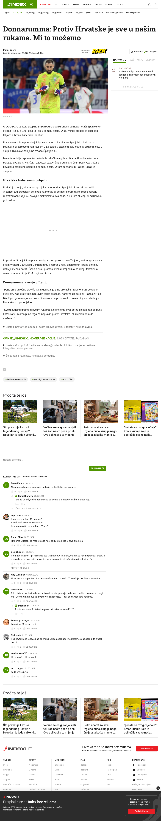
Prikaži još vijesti (134, 87)
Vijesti (65, 4)
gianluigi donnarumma (43, 379)
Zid (56, 4)
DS (16, 605)
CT (6, 591)
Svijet (5, 765)
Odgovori (84, 784)
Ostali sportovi (133, 12)
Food (57, 779)
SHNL (89, 12)
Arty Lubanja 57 (19, 574)
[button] (7, 411)
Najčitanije (43, 12)
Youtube (141, 770)
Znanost (7, 789)
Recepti (84, 770)
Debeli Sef (23, 605)
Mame (58, 784)
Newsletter (137, 789)
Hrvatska (7, 770)
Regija (6, 774)
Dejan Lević (17, 552)
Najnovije (30, 12)
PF (6, 485)
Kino (108, 774)
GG (6, 538)
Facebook (141, 765)
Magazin (59, 760)
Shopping (59, 765)
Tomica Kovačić (19, 653)
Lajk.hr (83, 774)
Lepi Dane (16, 515)
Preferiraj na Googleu (145, 52)
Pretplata (45, 4)
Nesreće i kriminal (11, 784)
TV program (111, 770)
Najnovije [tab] (119, 60)
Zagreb (6, 779)
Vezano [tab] (150, 60)
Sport (76, 4)
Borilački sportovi (114, 12)
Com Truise (16, 589)
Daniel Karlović (25, 496)
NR (6, 670)
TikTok (140, 779)
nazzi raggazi (17, 668)
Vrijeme (110, 779)
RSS (108, 784)
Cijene (108, 4)
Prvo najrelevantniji (33, 477)
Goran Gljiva (17, 537)
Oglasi (98, 4)
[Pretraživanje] (155, 5)
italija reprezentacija (15, 379)
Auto (57, 789)
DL (6, 553)
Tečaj (109, 765)
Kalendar (84, 789)
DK (16, 496)
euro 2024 (66, 379)
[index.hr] (20, 4)
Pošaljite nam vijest (141, 784)
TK (6, 655)
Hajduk (79, 12)
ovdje (78, 345)
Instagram (142, 774)
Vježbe (83, 779)
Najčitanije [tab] (136, 60)
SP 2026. (17, 12)
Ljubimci (59, 774)
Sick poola (16, 635)
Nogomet (57, 12)
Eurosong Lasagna (20, 620)
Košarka (99, 12)
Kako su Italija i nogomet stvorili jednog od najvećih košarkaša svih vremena (137, 73)
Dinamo (68, 12)
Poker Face (16, 483)
